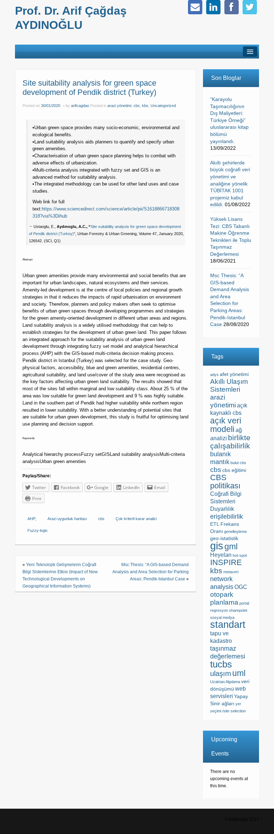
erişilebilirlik (226, 516)
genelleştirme (235, 531)
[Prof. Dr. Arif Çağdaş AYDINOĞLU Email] (195, 7)
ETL (214, 524)
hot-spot (240, 555)
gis (216, 545)
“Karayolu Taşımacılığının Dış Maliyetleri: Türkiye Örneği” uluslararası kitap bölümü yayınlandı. (229, 120)
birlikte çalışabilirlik (230, 441)
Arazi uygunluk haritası (67, 519)
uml (238, 673)
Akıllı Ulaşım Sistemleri (229, 385)
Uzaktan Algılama (225, 682)
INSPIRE (226, 562)
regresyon (219, 610)
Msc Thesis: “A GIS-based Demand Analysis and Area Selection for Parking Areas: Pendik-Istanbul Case (150, 571)
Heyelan (221, 555)
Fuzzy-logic (37, 530)
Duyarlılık (222, 509)
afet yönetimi (234, 374)
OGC (240, 587)
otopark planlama (224, 598)
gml (231, 546)
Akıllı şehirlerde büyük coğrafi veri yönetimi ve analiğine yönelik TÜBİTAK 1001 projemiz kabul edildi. (230, 184)
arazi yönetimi (119, 105)
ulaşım (220, 673)
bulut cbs (238, 463)
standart (227, 624)
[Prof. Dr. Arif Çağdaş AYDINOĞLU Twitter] (250, 7)
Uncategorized (163, 105)
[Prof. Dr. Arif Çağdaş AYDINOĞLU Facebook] (231, 7)
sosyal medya (222, 617)
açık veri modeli (225, 425)
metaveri (230, 572)
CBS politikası (225, 481)
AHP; (31, 519)
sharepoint (238, 610)
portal (244, 603)
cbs (136, 105)
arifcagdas (80, 105)
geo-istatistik (224, 538)
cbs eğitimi (234, 470)
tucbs (221, 664)
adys (214, 374)
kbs (145, 105)
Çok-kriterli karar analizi (136, 519)
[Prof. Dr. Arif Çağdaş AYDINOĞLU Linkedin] (213, 7)
